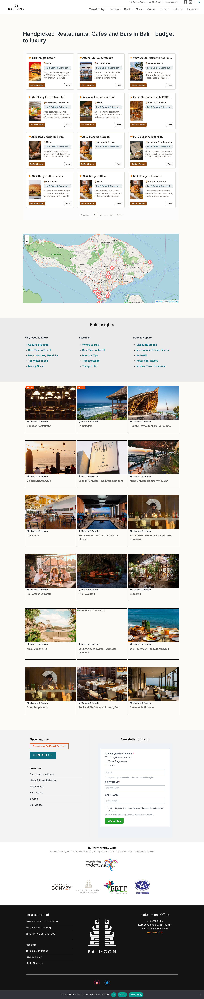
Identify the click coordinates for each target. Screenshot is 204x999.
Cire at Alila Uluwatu (142, 707)
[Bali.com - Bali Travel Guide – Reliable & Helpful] (16, 8)
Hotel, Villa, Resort (147, 360)
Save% (114, 9)
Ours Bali (135, 594)
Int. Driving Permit (137, 2)
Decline (122, 995)
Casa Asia (33, 535)
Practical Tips (90, 355)
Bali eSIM (141, 355)
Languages (171, 2)
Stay (139, 9)
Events (191, 9)
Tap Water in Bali (38, 360)
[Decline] (200, 995)
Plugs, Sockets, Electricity (43, 355)
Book (127, 9)
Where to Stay (90, 344)
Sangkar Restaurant (39, 426)
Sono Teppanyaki (37, 707)
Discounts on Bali (146, 344)
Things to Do (89, 366)
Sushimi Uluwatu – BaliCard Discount (100, 481)
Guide (151, 9)
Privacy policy (136, 995)
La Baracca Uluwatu (39, 594)
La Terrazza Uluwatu (39, 481)
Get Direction (154, 932)
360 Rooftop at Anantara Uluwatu (149, 649)
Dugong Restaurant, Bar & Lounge (150, 426)
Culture (177, 9)
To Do (163, 9)
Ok (114, 995)
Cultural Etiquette (38, 344)
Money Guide (36, 366)
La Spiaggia (85, 426)
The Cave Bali (86, 594)
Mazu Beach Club (37, 649)
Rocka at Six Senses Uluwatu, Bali (98, 707)
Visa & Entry (97, 9)
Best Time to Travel (39, 350)
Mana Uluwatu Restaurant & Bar (149, 481)
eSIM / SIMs (154, 2)
